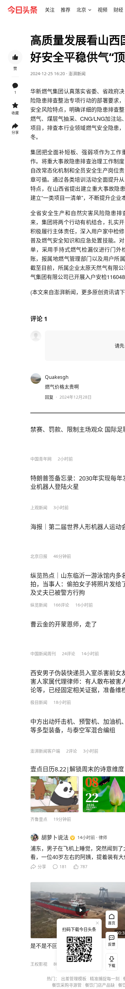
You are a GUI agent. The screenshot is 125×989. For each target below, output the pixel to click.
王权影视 (38, 964)
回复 (49, 397)
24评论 (68, 653)
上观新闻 (38, 507)
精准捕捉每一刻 (105, 978)
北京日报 (38, 556)
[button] (50, 9)
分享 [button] (15, 132)
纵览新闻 (38, 605)
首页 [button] (111, 923)
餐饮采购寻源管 (67, 985)
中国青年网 (41, 459)
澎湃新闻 (77, 73)
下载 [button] (110, 960)
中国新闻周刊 (43, 653)
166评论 (61, 605)
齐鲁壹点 (38, 819)
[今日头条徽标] (22, 9)
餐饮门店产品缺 (100, 985)
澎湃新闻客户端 (45, 751)
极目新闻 (38, 702)
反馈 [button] (111, 944)
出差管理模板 (73, 978)
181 (63, 866)
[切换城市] (90, 10)
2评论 (71, 751)
